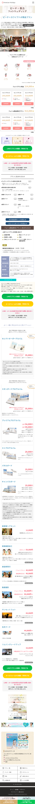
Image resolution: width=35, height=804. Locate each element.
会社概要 (16, 789)
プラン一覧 (7, 768)
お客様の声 (7, 780)
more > (30, 181)
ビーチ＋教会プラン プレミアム (12, 760)
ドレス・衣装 (8, 772)
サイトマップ (14, 792)
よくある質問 (25, 780)
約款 (6, 761)
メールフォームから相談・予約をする (17, 156)
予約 (6, 776)
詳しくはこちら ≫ (28, 562)
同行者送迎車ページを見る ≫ (17, 219)
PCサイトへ (22, 789)
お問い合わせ (25, 776)
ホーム (11, 789)
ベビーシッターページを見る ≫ (17, 223)
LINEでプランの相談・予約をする (17, 149)
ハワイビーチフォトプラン (11, 758)
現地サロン (25, 768)
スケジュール (25, 772)
